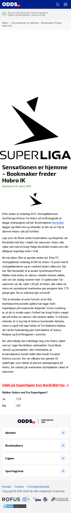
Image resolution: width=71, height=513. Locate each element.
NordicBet (58, 222)
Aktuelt (10, 432)
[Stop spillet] (37, 499)
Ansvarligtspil (47, 421)
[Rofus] (16, 499)
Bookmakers (14, 445)
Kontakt (6, 486)
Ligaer (9, 458)
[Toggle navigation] (65, 4)
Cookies (19, 486)
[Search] (56, 4)
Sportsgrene (14, 471)
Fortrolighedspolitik (38, 486)
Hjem (5, 22)
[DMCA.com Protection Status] (14, 506)
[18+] (56, 499)
